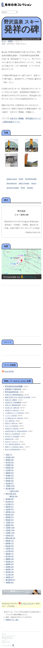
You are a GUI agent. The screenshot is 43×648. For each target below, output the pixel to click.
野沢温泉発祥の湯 (11, 392)
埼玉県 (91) (10, 483)
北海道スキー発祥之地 (12, 410)
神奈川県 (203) (11, 494)
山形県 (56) (10, 470)
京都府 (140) (10, 528)
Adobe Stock (11, 179)
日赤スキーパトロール (11, 442)
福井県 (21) (10, 507)
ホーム (4, 41)
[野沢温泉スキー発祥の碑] (11, 151)
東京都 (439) (10, 488)
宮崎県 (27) (10, 577)
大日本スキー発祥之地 (12, 408)
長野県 (10, 41)
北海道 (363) (10, 457)
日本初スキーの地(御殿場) (13, 402)
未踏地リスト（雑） (12, 620)
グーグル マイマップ (26, 603)
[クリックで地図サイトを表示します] (21, 261)
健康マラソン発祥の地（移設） (14, 447)
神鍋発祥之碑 (9, 439)
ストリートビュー (29, 277)
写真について (6, 642)
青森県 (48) (10, 460)
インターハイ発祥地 (11, 416)
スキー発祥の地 (9, 421)
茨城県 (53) (10, 475)
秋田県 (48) (10, 468)
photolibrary (11, 183)
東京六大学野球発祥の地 (12, 449)
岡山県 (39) (10, 546)
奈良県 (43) (10, 535)
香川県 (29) (10, 556)
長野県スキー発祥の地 (12, 429)
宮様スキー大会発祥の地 (12, 434)
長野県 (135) (10, 512)
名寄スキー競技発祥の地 (13, 405)
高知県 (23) (10, 561)
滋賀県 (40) (10, 525)
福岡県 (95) (10, 564)
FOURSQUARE (31, 179)
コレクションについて (8, 636)
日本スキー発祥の (11, 400)
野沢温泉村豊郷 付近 (11, 277)
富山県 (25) (10, 501)
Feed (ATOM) (9, 371)
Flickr (23, 187)
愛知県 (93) (10, 520)
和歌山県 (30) (10, 538)
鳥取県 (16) (10, 541)
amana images (12, 187)
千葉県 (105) (10, 486)
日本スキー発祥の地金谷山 (14, 395)
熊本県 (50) (10, 572)
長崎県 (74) (10, 569)
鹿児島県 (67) (10, 580)
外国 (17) (9, 455)
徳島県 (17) (10, 554)
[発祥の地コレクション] (17, 5)
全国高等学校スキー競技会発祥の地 (16, 431)
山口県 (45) (10, 551)
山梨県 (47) (10, 509)
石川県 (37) (10, 504)
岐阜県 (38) (10, 514)
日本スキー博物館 (17, 118)
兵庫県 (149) (10, 533)
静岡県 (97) (10, 517)
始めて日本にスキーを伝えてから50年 (17, 397)
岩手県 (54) (10, 462)
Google (30, 187)
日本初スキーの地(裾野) (12, 436)
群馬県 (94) (10, 481)
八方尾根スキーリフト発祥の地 (14, 413)
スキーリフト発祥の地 (11, 426)
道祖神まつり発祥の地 (13, 389)
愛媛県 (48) (10, 559)
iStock (33, 183)
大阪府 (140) (10, 530)
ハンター (4, 640)
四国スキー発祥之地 (11, 423)
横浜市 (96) (14, 496)
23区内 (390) (14, 491)
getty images (24, 183)
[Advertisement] (21, 310)
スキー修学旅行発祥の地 (12, 444)
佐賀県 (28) (10, 567)
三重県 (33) (10, 522)
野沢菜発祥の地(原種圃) (14, 386)
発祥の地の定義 (7, 638)
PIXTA (21, 179)
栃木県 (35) (10, 478)
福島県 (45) (10, 473)
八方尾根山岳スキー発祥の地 (14, 418)
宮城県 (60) (10, 465)
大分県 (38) (10, 574)
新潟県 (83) (10, 499)
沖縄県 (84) (10, 582)
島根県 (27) (10, 543)
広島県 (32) (10, 548)
